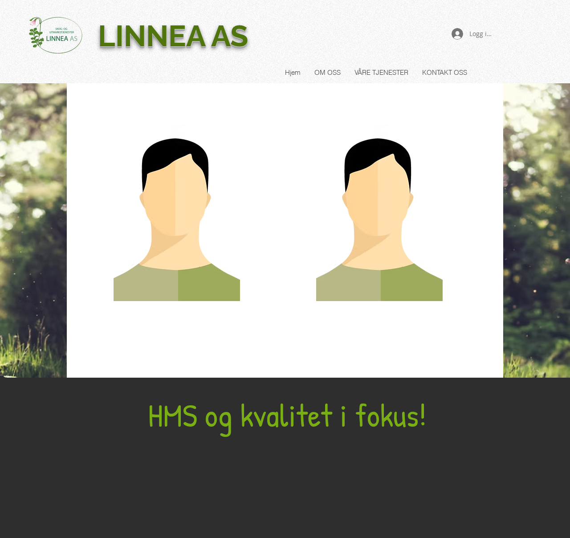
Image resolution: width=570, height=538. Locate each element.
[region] (177, 217)
